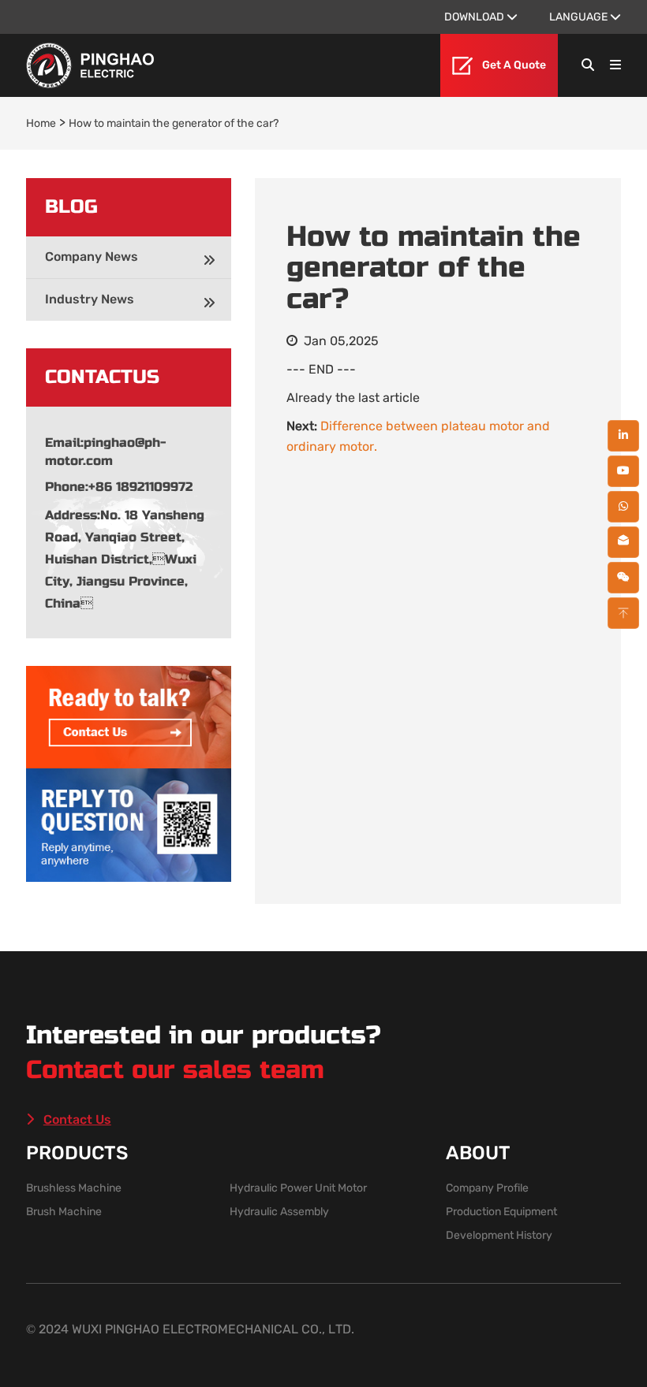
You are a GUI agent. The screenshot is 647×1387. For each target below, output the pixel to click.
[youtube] (623, 471)
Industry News (89, 299)
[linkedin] (623, 436)
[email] (623, 542)
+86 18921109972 (140, 486)
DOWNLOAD (475, 17)
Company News (91, 256)
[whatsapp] (623, 507)
